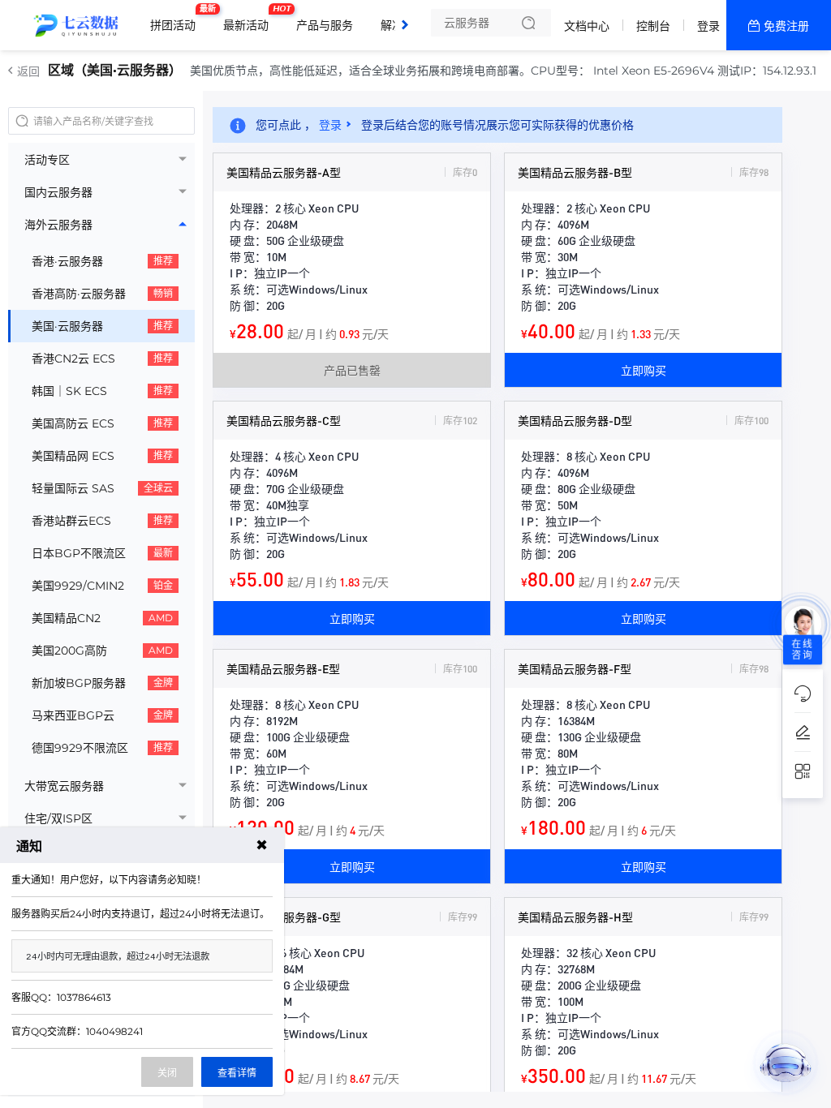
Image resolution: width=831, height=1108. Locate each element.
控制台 (653, 26)
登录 (708, 26)
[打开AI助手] (786, 1063)
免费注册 (786, 26)
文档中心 (586, 26)
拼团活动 (177, 18)
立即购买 (643, 370)
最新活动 (250, 18)
